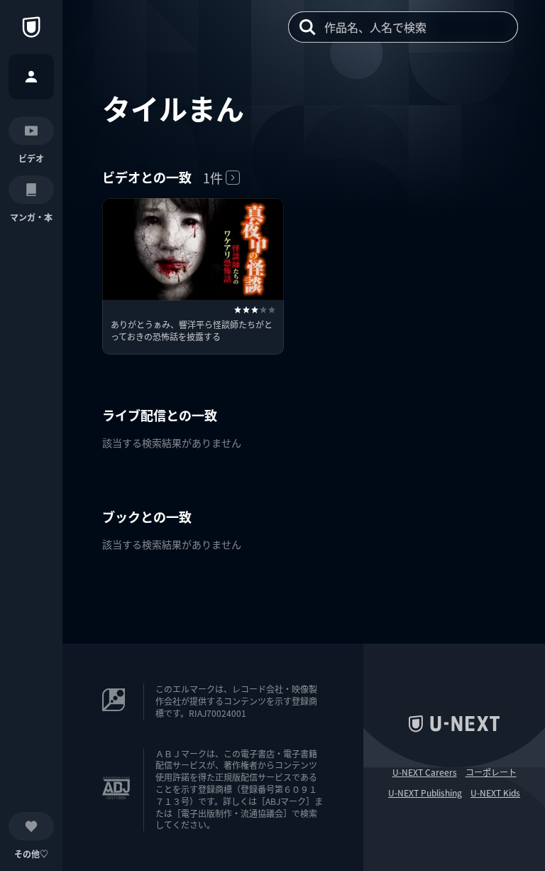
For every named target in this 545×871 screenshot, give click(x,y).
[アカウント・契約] (31, 76)
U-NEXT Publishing (425, 793)
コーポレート (491, 772)
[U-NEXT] (31, 27)
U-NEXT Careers (424, 772)
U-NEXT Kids (495, 793)
